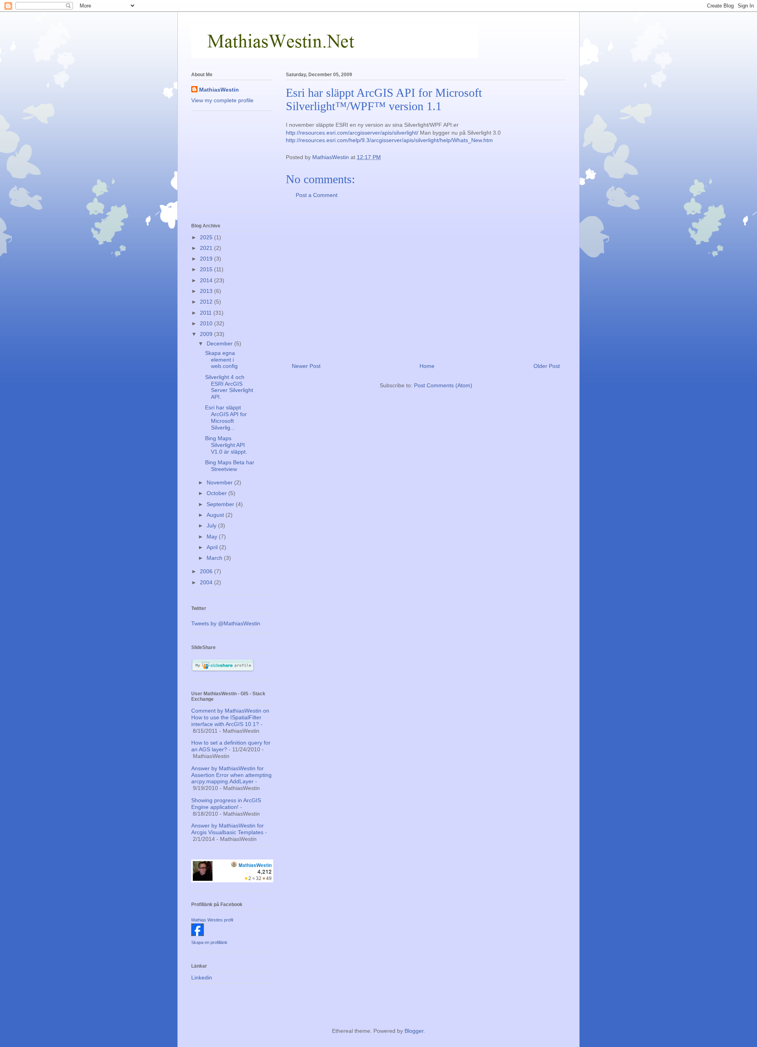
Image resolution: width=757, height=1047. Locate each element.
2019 (207, 258)
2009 (207, 334)
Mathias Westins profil (212, 920)
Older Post (546, 366)
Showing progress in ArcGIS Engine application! (226, 803)
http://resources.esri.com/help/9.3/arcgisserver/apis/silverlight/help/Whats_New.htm (389, 140)
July (212, 525)
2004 (207, 582)
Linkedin (201, 977)
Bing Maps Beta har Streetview (229, 465)
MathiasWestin (219, 89)
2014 (207, 280)
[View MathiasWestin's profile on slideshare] (222, 670)
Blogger (414, 1031)
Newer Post (306, 366)
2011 (206, 313)
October (217, 493)
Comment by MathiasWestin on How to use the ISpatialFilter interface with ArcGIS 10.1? (230, 717)
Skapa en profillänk (209, 942)
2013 (207, 291)
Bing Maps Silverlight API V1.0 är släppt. (226, 445)
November (220, 482)
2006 (207, 571)
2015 (207, 269)
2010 (207, 323)
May (213, 536)
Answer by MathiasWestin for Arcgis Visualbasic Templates (227, 828)
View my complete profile (222, 100)
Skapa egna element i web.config (221, 360)
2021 (207, 248)
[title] (197, 934)
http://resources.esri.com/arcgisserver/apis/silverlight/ (352, 132)
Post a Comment (316, 195)
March (215, 558)
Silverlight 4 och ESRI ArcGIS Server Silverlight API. (229, 387)
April (213, 547)
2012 (207, 301)
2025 (207, 237)
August (216, 515)
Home (427, 366)
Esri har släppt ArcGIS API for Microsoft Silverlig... (226, 417)
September (221, 504)
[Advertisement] (426, 284)
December (220, 343)
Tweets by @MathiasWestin (225, 623)
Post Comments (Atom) (443, 385)
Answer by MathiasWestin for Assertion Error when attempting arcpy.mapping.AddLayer (231, 775)
